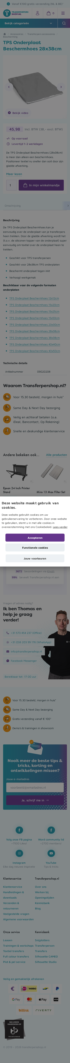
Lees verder (60, 526)
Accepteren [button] (35, 537)
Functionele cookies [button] (35, 547)
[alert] (35, 531)
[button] (35, 558)
